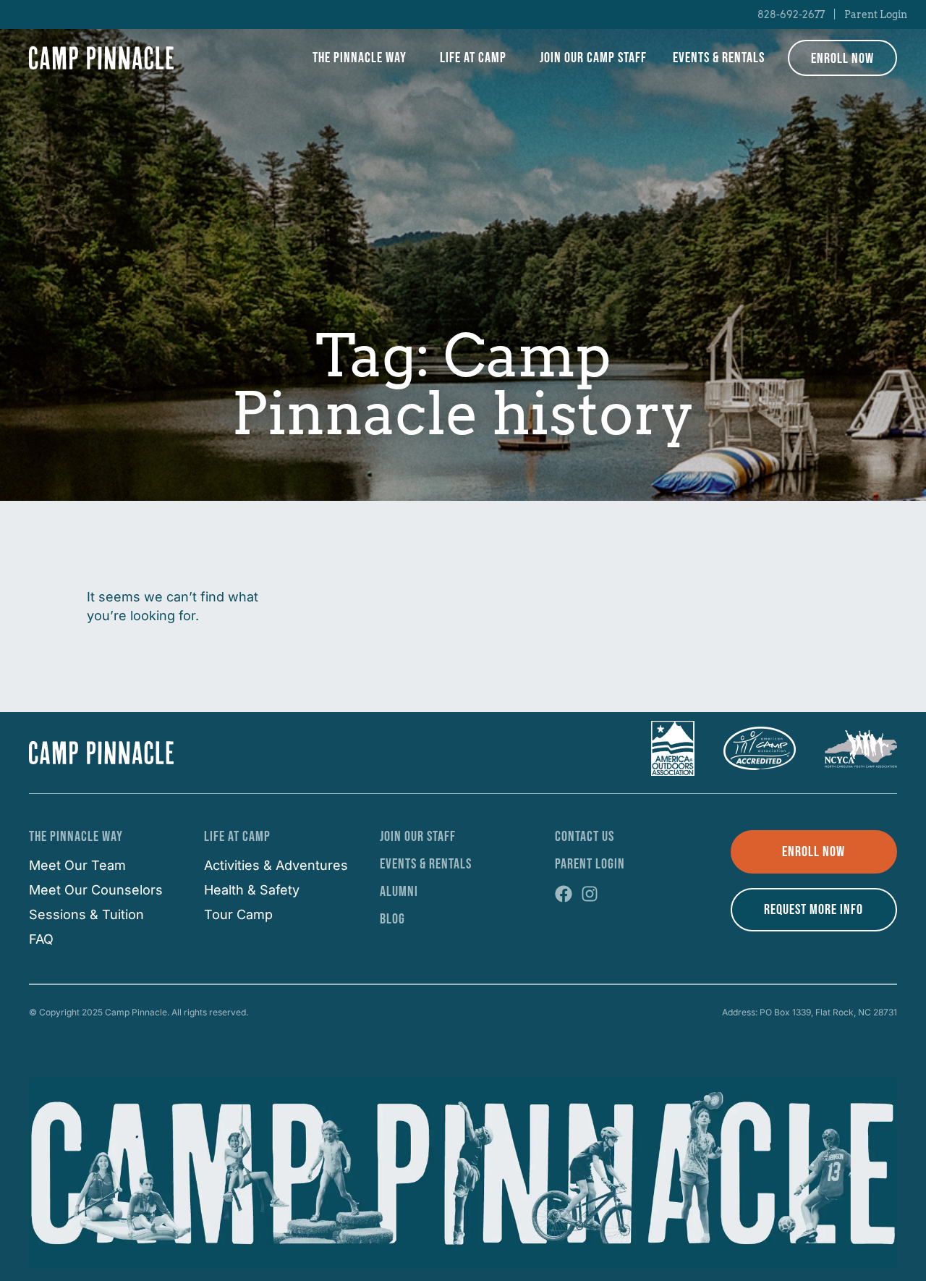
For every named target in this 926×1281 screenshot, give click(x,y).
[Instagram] (589, 893)
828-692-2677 (791, 14)
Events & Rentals (719, 58)
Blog (392, 919)
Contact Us (584, 836)
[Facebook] (563, 893)
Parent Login (875, 14)
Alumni (399, 891)
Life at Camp (473, 58)
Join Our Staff (418, 836)
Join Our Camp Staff (593, 58)
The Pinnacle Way (360, 58)
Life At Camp (237, 836)
